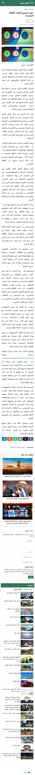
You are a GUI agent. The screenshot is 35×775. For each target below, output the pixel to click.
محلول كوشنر (16, 745)
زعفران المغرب (16, 681)
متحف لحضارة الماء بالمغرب (12, 721)
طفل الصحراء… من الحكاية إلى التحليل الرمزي (17, 476)
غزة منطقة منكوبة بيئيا (13, 593)
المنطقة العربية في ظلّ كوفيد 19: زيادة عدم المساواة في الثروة (11, 659)
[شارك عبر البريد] (20, 439)
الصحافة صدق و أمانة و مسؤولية (13, 610)
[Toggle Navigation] (32, 3)
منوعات (25, 9)
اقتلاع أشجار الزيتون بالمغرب (12, 665)
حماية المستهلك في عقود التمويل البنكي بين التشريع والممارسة (12, 699)
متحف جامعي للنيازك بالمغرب (12, 601)
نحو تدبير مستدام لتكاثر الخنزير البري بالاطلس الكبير (11, 730)
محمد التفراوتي (29, 20)
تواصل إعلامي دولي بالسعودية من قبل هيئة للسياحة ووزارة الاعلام (11, 755)
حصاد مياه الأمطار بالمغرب (12, 625)
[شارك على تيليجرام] (4, 439)
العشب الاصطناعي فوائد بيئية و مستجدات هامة (11, 690)
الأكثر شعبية (18, 589)
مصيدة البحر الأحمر (15, 617)
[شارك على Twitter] (25, 439)
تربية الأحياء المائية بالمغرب (12, 737)
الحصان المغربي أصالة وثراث (12, 649)
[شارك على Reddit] (10, 439)
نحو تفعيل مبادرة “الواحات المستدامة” (17, 499)
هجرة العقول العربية (14, 673)
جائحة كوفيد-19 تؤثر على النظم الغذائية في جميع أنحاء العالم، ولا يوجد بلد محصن (17, 522)
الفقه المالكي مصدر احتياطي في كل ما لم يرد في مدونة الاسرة (11, 643)
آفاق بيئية (25, 3)
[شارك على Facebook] (31, 439)
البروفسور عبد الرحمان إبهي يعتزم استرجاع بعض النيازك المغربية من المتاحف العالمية (12, 707)
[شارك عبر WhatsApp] (15, 439)
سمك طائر (17, 633)
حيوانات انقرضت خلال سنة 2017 (11, 713)
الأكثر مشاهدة (28, 589)
